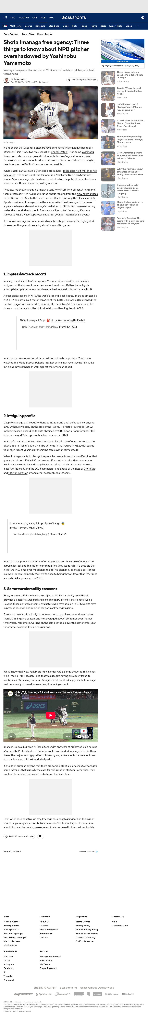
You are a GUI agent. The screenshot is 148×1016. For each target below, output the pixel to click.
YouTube (8, 956)
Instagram (8, 964)
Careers (44, 925)
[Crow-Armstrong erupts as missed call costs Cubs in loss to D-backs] (108, 158)
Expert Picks (28, 34)
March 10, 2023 (68, 327)
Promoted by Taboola (87, 852)
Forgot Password (48, 968)
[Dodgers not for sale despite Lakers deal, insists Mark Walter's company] (108, 191)
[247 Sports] (23, 993)
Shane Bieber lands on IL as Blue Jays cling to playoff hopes (130, 205)
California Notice (85, 941)
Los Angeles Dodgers (72, 156)
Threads (7, 976)
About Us (44, 921)
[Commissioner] (82, 993)
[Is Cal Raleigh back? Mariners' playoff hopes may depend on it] (108, 110)
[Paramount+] (62, 993)
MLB (63, 189)
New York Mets (32, 671)
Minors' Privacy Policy (87, 929)
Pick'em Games (11, 921)
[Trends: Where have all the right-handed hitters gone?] (108, 94)
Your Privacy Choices (87, 933)
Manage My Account (50, 956)
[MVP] (97, 993)
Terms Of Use (83, 921)
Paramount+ (46, 933)
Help (114, 921)
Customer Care (120, 925)
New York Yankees (87, 194)
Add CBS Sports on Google (84, 79)
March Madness (11, 941)
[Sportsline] (44, 993)
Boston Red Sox (20, 198)
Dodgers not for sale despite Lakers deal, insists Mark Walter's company (127, 189)
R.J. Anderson (20, 79)
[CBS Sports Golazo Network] (97, 987)
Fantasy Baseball (45, 34)
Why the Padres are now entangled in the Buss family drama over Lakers (130, 171)
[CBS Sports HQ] (68, 987)
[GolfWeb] (128, 994)
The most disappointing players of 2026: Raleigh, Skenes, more (130, 139)
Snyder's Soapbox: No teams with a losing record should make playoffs (130, 221)
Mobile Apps (10, 945)
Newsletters (46, 960)
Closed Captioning (85, 937)
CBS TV (44, 937)
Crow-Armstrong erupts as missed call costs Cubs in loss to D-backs (130, 155)
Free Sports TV (11, 929)
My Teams (45, 964)
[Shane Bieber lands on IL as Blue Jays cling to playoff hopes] (108, 208)
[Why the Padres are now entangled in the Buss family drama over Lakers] (108, 174)
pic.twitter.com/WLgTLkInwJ (27, 527)
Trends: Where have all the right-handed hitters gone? (129, 91)
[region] (122, 51)
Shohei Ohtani (59, 152)
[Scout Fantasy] (112, 994)
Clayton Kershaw (17, 473)
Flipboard (8, 980)
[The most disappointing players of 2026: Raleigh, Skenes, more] (108, 142)
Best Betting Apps (13, 933)
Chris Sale (89, 468)
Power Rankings (10, 34)
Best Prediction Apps (14, 937)
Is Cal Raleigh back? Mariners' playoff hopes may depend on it (129, 107)
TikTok (6, 960)
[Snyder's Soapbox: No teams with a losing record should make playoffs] (108, 224)
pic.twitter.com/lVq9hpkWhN (68, 320)
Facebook (8, 968)
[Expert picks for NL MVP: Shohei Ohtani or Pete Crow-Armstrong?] (108, 126)
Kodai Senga (64, 671)
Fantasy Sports (11, 925)
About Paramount (49, 929)
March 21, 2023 (58, 534)
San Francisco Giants (49, 198)
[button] (5, 17)
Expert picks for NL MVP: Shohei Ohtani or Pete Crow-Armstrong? (130, 123)
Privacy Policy (83, 925)
